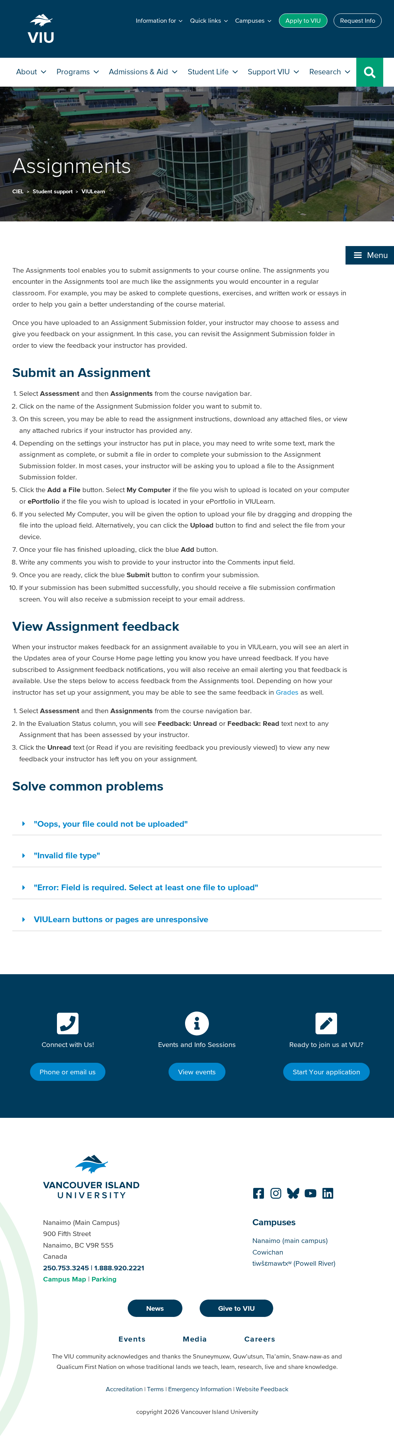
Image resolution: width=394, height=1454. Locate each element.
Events (132, 1339)
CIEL (18, 191)
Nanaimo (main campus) (290, 1240)
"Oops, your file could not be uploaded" (111, 824)
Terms (155, 1388)
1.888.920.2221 (119, 1268)
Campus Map (64, 1279)
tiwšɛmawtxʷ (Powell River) (294, 1263)
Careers (260, 1339)
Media (195, 1339)
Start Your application (326, 1072)
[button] (370, 255)
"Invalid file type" (67, 855)
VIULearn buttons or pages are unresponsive (121, 919)
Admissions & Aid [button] (139, 71)
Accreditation (124, 1388)
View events (197, 1072)
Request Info (357, 20)
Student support (53, 191)
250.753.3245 (66, 1268)
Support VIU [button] (270, 71)
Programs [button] (74, 71)
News (155, 1308)
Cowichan (267, 1252)
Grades (287, 692)
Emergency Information (200, 1388)
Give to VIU (236, 1308)
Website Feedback (262, 1388)
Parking (104, 1279)
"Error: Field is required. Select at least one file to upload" (146, 887)
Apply (303, 20)
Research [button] (326, 71)
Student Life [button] (209, 71)
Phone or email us (68, 1072)
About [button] (27, 71)
